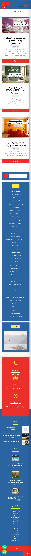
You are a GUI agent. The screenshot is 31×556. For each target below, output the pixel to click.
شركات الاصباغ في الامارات (15, 262)
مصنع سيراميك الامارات (15, 313)
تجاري (14, 521)
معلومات (14, 534)
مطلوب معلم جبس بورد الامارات (15, 316)
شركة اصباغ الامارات (21, 274)
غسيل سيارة (14, 517)
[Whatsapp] (4, 552)
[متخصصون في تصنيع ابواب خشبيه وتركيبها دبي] (23, 4)
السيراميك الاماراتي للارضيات (15, 210)
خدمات (14, 525)
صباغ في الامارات (9, 274)
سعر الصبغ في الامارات (15, 245)
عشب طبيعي (15, 287)
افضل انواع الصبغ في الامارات (15, 200)
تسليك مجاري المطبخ (15, 233)
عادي (14, 523)
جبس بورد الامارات (20, 239)
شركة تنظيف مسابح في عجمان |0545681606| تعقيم (15, 464)
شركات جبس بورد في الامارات (15, 265)
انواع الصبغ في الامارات (15, 217)
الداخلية (15, 527)
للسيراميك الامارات (15, 303)
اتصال (14, 530)
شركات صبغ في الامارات (15, 268)
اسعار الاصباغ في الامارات (15, 194)
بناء (14, 515)
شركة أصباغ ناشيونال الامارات (15, 271)
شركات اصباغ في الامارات (15, 255)
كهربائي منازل (19, 300)
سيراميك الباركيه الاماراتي (15, 252)
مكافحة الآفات (14, 511)
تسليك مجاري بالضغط (15, 236)
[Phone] (4, 547)
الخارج (14, 529)
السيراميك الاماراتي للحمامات (15, 213)
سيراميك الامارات (15, 249)
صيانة (14, 519)
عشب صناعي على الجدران (15, 278)
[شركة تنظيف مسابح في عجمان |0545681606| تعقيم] (15, 458)
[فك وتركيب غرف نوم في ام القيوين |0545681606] (15, 491)
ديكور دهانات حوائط (15, 242)
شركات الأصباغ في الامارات (15, 258)
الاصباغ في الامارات (21, 204)
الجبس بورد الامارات (10, 204)
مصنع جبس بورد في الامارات (15, 310)
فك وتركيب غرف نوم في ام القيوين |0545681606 (15, 498)
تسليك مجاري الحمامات (15, 226)
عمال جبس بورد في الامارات (18, 297)
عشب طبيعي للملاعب (15, 294)
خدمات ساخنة (14, 540)
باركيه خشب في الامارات (15, 220)
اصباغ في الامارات (15, 197)
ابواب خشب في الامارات (15, 191)
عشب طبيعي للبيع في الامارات (15, 290)
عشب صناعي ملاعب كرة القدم (15, 284)
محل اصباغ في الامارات (15, 306)
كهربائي (7, 297)
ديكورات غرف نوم (9, 239)
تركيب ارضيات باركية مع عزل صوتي (15, 223)
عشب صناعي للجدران (15, 281)
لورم (14, 532)
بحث (6, 176)
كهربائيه (10, 300)
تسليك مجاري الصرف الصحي (15, 229)
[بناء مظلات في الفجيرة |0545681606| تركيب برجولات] (15, 474)
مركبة (14, 513)
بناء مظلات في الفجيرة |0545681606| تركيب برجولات (15, 481)
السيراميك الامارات (15, 207)
